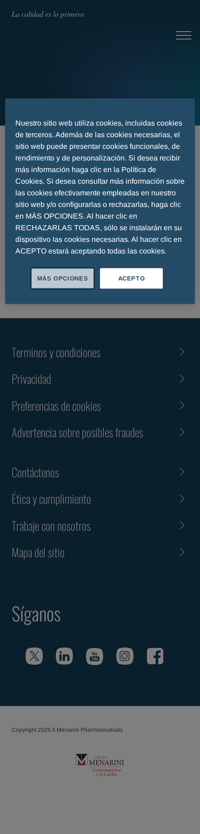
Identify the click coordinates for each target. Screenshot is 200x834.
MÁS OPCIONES (62, 277)
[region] (100, 201)
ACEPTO (131, 277)
